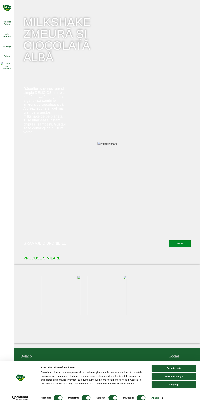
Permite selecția (174, 376)
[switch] (86, 397)
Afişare (155, 398)
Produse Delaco (7, 22)
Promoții (7, 68)
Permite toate (174, 368)
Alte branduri (7, 35)
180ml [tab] (180, 243)
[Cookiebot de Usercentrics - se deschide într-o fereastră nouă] (20, 398)
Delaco (7, 56)
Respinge (174, 384)
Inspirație (7, 46)
